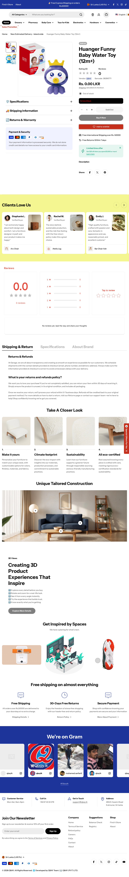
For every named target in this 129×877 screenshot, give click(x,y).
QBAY (89, 78)
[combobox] (46, 15)
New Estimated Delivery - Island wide (27, 34)
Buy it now (101, 118)
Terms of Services (35, 838)
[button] (101, 126)
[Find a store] (92, 14)
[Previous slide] (116, 205)
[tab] (17, 347)
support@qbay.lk (80, 802)
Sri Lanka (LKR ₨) (99, 4)
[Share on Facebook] (90, 172)
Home (4, 34)
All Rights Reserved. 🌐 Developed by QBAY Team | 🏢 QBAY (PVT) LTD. (46, 870)
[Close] (120, 147)
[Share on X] (97, 172)
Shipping (82, 88)
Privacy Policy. (52, 838)
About (18, 4)
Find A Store (7, 4)
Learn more (90, 154)
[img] (87, 73)
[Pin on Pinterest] (105, 172)
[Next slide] (124, 205)
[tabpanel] (64, 377)
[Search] (80, 14)
